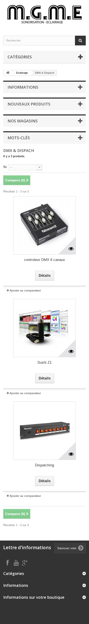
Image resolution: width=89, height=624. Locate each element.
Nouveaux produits (29, 104)
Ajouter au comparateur (25, 290)
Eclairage (22, 72)
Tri (5, 167)
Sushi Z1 (44, 362)
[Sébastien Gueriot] (44, 14)
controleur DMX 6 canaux (44, 260)
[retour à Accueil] (8, 73)
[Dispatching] (44, 431)
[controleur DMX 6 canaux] (44, 225)
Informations (23, 87)
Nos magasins (23, 120)
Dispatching (44, 465)
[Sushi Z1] (44, 328)
